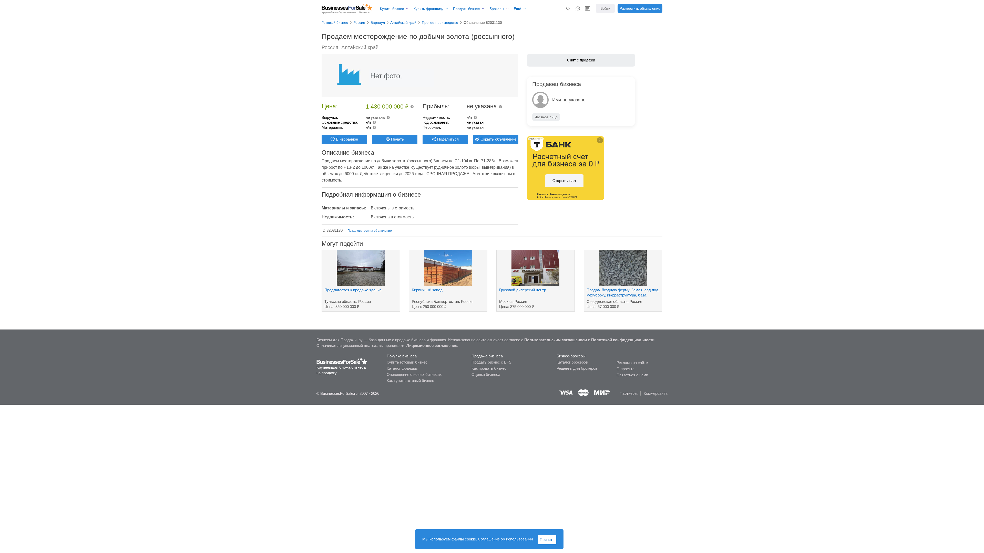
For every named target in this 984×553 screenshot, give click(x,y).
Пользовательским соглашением (555, 340)
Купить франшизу (428, 9)
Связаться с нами (632, 375)
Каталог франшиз (402, 368)
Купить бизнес (392, 9)
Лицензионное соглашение (431, 345)
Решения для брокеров (577, 368)
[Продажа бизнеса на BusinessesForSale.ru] (341, 361)
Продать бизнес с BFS (491, 362)
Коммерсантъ (656, 393)
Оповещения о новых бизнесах (414, 374)
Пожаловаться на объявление (369, 230)
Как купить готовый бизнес (410, 380)
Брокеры (496, 9)
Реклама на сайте (632, 362)
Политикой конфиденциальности (622, 340)
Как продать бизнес (488, 368)
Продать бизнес (466, 9)
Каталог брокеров (572, 362)
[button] (568, 8)
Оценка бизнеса (485, 374)
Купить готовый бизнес (407, 362)
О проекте (625, 369)
